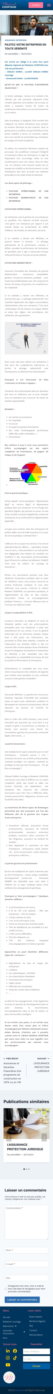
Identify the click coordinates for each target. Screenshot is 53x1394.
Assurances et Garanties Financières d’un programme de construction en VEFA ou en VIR (12, 1071)
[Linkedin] (7, 1350)
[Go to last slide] (8, 1137)
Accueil (6, 1317)
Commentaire (14, 1208)
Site (8, 1277)
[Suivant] (44, 1137)
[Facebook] (15, 1350)
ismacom (20, 1390)
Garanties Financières (8, 1332)
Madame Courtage (12, 1321)
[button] (49, 5)
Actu (5, 1337)
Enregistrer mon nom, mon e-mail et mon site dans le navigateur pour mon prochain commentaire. (26, 1289)
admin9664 (13, 54)
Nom (9, 1250)
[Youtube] (7, 1365)
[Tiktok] (15, 1357)
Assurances (8, 1326)
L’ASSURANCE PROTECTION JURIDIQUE (41, 1065)
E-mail (10, 1263)
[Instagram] (7, 1357)
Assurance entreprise (16, 40)
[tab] (24, 1169)
